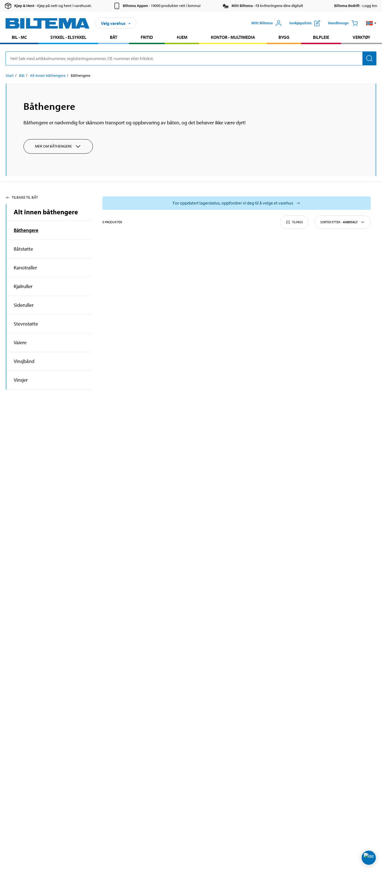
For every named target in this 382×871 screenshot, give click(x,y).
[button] (371, 23)
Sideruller (24, 305)
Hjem (182, 37)
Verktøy (361, 37)
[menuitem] (19, 38)
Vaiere (20, 342)
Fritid (147, 37)
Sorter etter (339, 222)
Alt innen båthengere (47, 75)
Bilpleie (321, 37)
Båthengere (26, 230)
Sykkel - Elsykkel (68, 37)
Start (10, 75)
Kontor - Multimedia (233, 37)
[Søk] (369, 58)
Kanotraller (25, 267)
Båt (113, 37)
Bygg (284, 37)
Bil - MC (19, 37)
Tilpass (297, 222)
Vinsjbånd (24, 361)
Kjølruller (23, 286)
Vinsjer (21, 380)
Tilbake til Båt (25, 197)
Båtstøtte (23, 249)
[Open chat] (369, 858)
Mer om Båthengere (53, 146)
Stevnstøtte (26, 324)
